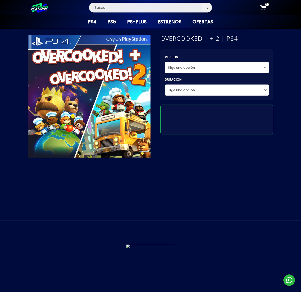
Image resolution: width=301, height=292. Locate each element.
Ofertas (202, 22)
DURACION (173, 79)
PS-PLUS (137, 22)
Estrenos (169, 22)
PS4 (92, 22)
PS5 (112, 22)
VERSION (171, 57)
